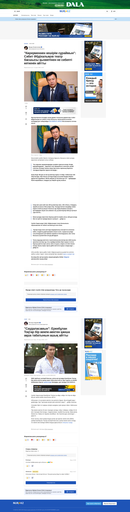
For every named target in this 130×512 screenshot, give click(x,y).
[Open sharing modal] (26, 119)
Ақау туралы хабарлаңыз (93, 503)
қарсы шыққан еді (68, 254)
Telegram (66, 257)
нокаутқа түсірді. (67, 422)
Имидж (51, 15)
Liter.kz (59, 121)
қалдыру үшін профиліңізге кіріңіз (58, 294)
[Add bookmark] (26, 124)
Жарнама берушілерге (110, 503)
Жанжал (40, 15)
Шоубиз (15, 15)
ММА (29, 319)
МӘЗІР (18, 11)
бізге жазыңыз (49, 264)
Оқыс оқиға (46, 15)
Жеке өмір (33, 15)
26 (27, 439)
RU (107, 11)
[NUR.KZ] (65, 11)
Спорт (25, 319)
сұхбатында (48, 382)
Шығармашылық (25, 15)
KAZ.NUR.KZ (53, 121)
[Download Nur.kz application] (65, 4)
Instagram (71, 309)
